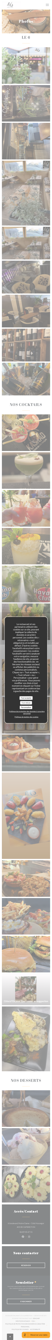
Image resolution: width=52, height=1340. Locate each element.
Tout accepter (26, 698)
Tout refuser (26, 703)
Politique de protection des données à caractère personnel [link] (27, 712)
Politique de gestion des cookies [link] (26, 717)
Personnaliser (26, 707)
